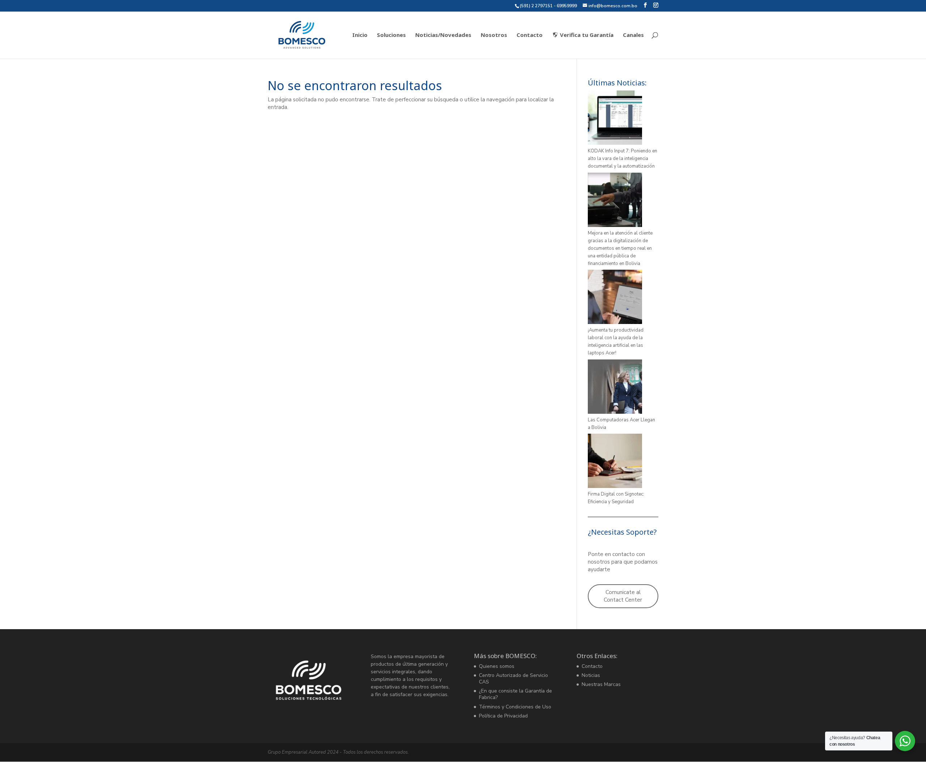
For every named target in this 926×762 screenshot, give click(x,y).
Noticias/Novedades (443, 35)
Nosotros (494, 35)
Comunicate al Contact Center (623, 596)
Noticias (591, 675)
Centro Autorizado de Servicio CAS (513, 678)
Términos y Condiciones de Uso (515, 706)
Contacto (530, 35)
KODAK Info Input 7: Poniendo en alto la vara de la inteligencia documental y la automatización (622, 158)
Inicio (360, 35)
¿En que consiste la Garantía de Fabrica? (515, 694)
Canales (633, 35)
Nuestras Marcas (601, 684)
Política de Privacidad (503, 715)
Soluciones (391, 35)
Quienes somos (496, 666)
